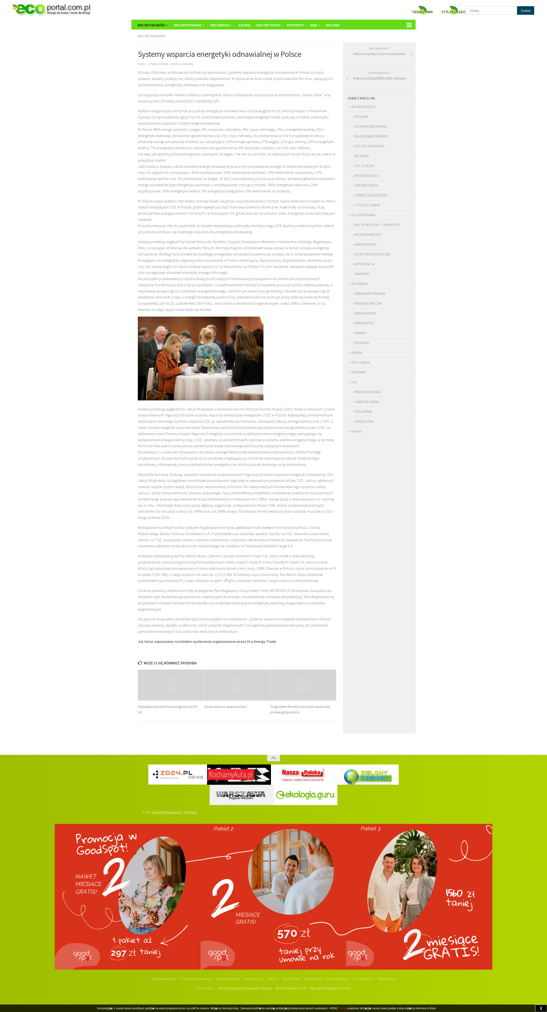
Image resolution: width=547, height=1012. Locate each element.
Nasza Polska (291, 979)
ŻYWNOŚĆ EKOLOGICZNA (370, 195)
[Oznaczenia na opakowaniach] (237, 685)
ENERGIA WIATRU (365, 313)
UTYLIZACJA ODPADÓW (369, 146)
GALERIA (244, 25)
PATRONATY (295, 25)
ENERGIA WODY (364, 323)
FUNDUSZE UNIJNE (366, 402)
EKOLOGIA (361, 117)
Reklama (190, 812)
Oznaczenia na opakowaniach (225, 706)
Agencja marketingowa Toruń (330, 988)
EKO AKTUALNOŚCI (151, 25)
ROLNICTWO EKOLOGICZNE (372, 254)
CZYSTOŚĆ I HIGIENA (367, 205)
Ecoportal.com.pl (228, 979)
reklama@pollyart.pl (166, 812)
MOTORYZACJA (364, 264)
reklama (333, 25)
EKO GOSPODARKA (187, 25)
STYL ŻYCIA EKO (364, 166)
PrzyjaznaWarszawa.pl (196, 979)
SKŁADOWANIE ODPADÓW (371, 136)
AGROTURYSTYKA (365, 244)
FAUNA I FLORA (363, 421)
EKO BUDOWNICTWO (368, 235)
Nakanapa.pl (313, 979)
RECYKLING (361, 156)
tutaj (236, 1008)
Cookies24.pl (205, 988)
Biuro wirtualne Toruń (291, 988)
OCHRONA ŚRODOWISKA (370, 126)
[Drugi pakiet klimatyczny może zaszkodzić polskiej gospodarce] (303, 685)
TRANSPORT (362, 274)
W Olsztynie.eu (363, 979)
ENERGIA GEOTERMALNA (369, 294)
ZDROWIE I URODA (366, 185)
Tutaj (342, 1008)
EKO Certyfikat (268, 25)
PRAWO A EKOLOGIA (367, 392)
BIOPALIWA (361, 343)
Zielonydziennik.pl (164, 979)
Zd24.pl (273, 979)
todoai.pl (265, 988)
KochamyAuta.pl (337, 979)
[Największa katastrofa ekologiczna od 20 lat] (171, 685)
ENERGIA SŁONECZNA (368, 303)
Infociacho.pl (387, 979)
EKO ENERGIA (219, 25)
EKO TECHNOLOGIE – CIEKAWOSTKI (376, 225)
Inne (313, 25)
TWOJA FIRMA (363, 412)
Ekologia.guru (253, 979)
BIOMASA (360, 333)
